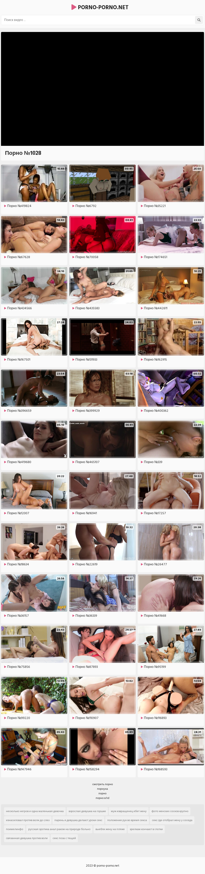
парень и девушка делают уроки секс (78, 820)
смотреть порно (102, 784)
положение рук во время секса (127, 820)
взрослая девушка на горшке (87, 811)
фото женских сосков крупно (170, 811)
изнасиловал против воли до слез (27, 820)
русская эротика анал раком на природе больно (59, 829)
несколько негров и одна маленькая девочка (35, 811)
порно (102, 793)
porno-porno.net (102, 7)
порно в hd (102, 798)
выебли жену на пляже (110, 829)
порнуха (102, 789)
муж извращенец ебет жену (129, 811)
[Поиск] (199, 20)
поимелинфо (14, 829)
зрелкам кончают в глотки (146, 829)
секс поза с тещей (64, 838)
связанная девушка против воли (27, 838)
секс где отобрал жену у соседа (172, 820)
